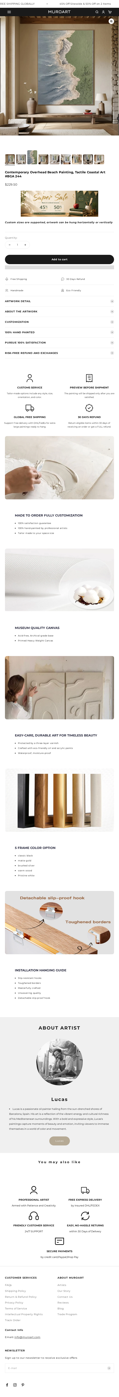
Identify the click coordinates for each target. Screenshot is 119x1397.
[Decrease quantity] (9, 245)
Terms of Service (16, 1308)
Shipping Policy (15, 1291)
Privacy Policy (14, 1302)
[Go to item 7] (77, 159)
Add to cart (60, 259)
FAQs (8, 1285)
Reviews (63, 1302)
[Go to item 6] (66, 159)
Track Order (13, 1320)
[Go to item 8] (88, 159)
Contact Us (65, 1296)
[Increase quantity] (25, 245)
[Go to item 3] (32, 157)
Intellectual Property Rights (24, 1314)
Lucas (59, 1140)
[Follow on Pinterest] (23, 1385)
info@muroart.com (27, 1337)
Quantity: (11, 237)
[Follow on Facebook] (7, 1385)
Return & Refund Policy (21, 1296)
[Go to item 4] (43, 159)
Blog (60, 1308)
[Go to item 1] (10, 159)
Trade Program (67, 1314)
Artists (61, 1285)
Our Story (63, 1291)
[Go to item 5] (55, 159)
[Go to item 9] (99, 160)
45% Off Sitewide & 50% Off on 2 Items (85, 3)
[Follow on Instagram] (15, 1385)
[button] (59, 268)
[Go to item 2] (21, 159)
